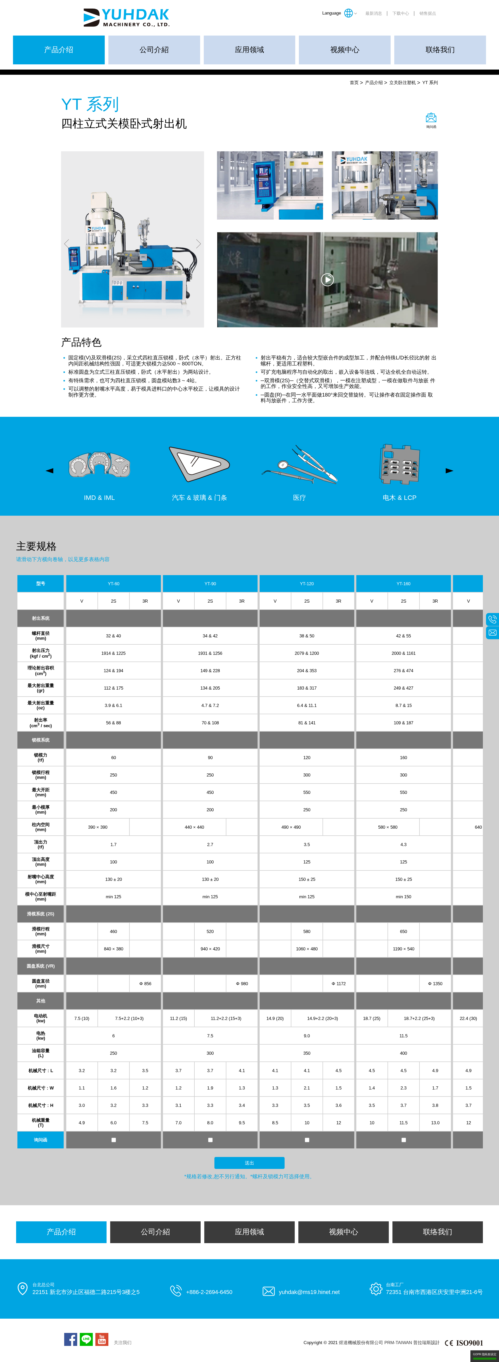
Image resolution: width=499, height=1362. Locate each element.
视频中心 (344, 50)
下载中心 (400, 13)
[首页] (126, 18)
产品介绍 (58, 50)
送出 (249, 1163)
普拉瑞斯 (422, 1342)
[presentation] (49, 470)
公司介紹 (154, 50)
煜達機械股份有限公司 (361, 1342)
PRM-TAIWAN (398, 1342)
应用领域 (249, 50)
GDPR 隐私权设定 (484, 1354)
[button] (66, 244)
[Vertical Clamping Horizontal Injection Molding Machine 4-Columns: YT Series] (327, 279)
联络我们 (440, 50)
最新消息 (373, 13)
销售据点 (427, 13)
